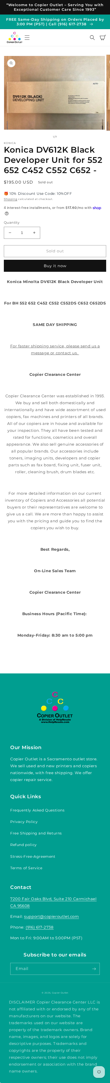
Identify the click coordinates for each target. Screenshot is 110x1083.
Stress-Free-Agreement (33, 856)
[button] (27, 37)
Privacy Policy (24, 821)
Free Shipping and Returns (36, 833)
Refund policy (23, 844)
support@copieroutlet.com (51, 916)
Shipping (10, 199)
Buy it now (55, 265)
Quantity (11, 222)
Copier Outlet (60, 992)
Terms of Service (26, 868)
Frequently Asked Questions (37, 810)
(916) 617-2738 (39, 927)
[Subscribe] (94, 969)
